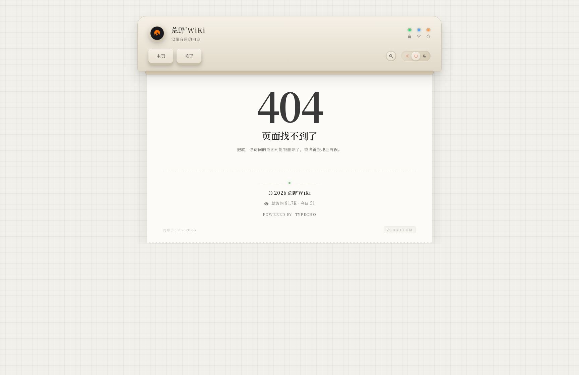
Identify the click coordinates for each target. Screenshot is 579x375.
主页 (160, 56)
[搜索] (391, 56)
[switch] (416, 56)
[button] (407, 56)
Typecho (306, 214)
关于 (189, 56)
